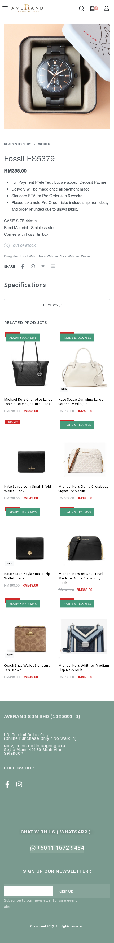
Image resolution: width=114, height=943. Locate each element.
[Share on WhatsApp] (32, 266)
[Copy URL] (43, 266)
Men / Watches (49, 256)
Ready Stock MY (17, 144)
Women (44, 144)
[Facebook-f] (7, 784)
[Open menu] (5, 8)
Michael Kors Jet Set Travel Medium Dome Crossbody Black (80, 578)
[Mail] (53, 266)
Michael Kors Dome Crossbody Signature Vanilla (83, 489)
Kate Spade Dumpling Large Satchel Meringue (80, 402)
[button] (57, 304)
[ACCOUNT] (106, 8)
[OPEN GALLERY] (57, 76)
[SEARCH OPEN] (81, 8)
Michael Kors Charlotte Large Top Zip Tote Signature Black (28, 402)
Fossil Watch (28, 256)
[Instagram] (19, 784)
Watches (74, 256)
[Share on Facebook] (22, 266)
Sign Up (66, 891)
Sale (63, 256)
